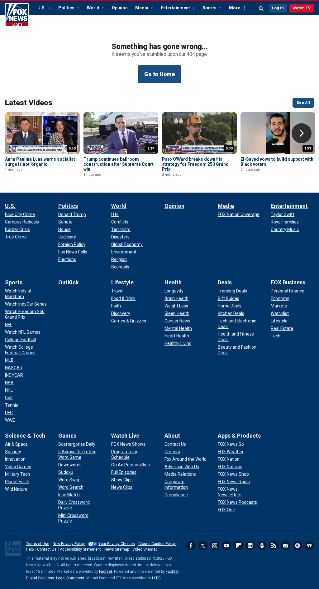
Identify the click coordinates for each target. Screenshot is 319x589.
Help (30, 549)
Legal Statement (70, 578)
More (234, 7)
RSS (274, 545)
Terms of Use (37, 544)
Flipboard (238, 545)
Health (173, 282)
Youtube (226, 545)
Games (67, 435)
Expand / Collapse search (261, 9)
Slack (262, 545)
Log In (278, 8)
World (93, 7)
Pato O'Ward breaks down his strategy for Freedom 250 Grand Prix (195, 164)
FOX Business (288, 282)
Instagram (214, 545)
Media (142, 7)
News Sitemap (116, 549)
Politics (66, 7)
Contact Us (46, 549)
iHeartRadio (309, 545)
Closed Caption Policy (157, 544)
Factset (105, 571)
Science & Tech (25, 435)
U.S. (42, 7)
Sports (209, 7)
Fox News (17, 15)
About (172, 435)
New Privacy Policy (69, 544)
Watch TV (302, 8)
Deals (225, 282)
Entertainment (176, 7)
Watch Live (125, 435)
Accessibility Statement (80, 549)
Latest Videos (28, 102)
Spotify (297, 545)
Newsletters (285, 545)
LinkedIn (250, 545)
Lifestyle (122, 282)
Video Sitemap (144, 549)
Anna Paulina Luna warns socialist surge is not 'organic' (40, 162)
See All (303, 103)
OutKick (68, 282)
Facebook (191, 545)
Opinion (120, 7)
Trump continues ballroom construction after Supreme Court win (118, 164)
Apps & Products (239, 435)
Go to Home (159, 74)
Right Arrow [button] (302, 133)
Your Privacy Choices (116, 544)
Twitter (202, 545)
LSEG (156, 578)
